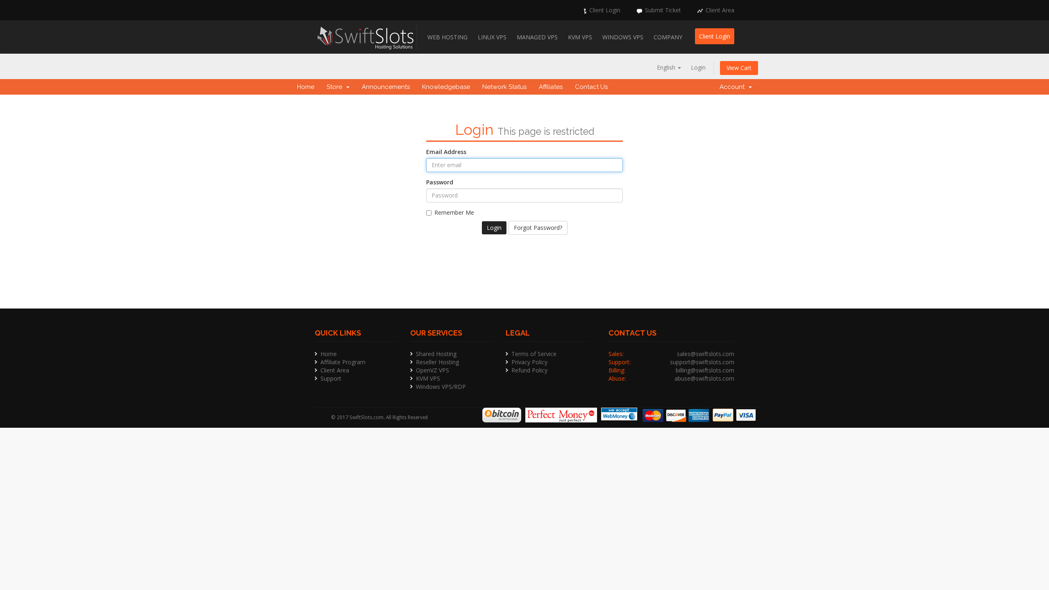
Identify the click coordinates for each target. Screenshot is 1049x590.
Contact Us (591, 87)
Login (698, 67)
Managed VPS (537, 37)
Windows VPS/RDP (441, 386)
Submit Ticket (663, 10)
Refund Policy (529, 370)
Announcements (386, 87)
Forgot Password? (538, 227)
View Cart (739, 68)
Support (330, 378)
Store (336, 87)
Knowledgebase (446, 87)
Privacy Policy (529, 362)
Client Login (604, 10)
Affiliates (551, 87)
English (667, 67)
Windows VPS (622, 37)
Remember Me (454, 212)
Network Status (504, 87)
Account (734, 87)
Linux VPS (492, 37)
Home (305, 87)
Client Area (720, 10)
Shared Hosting (436, 354)
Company (668, 37)
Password (439, 182)
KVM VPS (580, 37)
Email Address (446, 152)
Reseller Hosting (437, 362)
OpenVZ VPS (432, 370)
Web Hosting (447, 37)
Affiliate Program (343, 362)
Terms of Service (533, 354)
